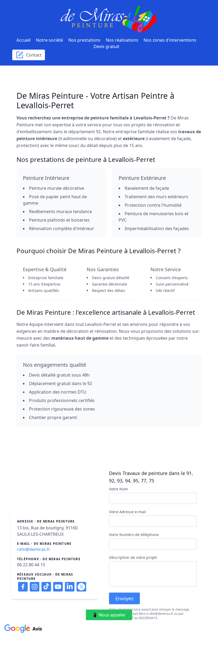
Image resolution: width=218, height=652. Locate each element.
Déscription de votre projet (133, 557)
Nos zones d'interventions (170, 40)
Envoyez (124, 598)
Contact (33, 55)
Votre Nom (118, 488)
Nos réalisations (122, 40)
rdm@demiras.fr (33, 549)
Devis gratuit (106, 46)
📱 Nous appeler (109, 615)
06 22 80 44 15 (31, 565)
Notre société (49, 40)
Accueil (23, 40)
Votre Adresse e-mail (127, 511)
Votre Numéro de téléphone (134, 534)
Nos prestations (84, 40)
